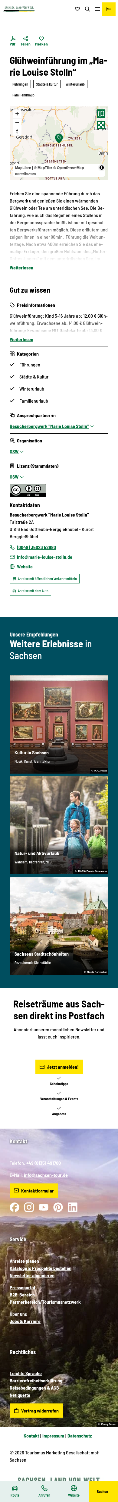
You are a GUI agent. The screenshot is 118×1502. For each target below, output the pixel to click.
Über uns (18, 1314)
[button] (106, 1478)
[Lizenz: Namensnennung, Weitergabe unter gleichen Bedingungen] (28, 495)
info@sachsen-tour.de (46, 1175)
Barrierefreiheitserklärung (36, 1380)
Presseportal (22, 1287)
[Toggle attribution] (101, 167)
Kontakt (31, 1435)
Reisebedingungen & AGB (34, 1387)
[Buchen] (109, 9)
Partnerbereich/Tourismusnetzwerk (45, 1302)
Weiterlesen (21, 267)
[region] (59, 143)
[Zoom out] (17, 122)
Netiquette (20, 1395)
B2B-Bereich (22, 1294)
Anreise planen (24, 1261)
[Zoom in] (17, 113)
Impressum (53, 1435)
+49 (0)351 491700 (43, 1163)
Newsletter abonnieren (32, 1275)
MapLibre (23, 167)
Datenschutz (79, 1435)
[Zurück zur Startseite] (19, 9)
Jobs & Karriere (25, 1321)
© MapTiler (43, 167)
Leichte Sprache (26, 1373)
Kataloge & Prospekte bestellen (40, 1268)
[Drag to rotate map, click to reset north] (17, 131)
